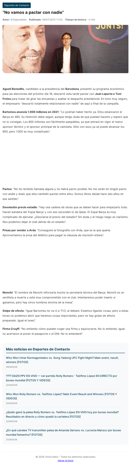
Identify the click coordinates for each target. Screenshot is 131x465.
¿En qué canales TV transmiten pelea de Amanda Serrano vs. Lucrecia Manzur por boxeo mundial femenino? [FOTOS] (63, 432)
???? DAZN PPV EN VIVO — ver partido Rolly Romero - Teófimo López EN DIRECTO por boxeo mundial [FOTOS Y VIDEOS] (61, 378)
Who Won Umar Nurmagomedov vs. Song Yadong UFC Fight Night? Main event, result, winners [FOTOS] (62, 360)
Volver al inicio (65, 460)
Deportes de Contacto (16, 5)
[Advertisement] (65, 162)
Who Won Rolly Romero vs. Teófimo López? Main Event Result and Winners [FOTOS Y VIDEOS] (61, 396)
